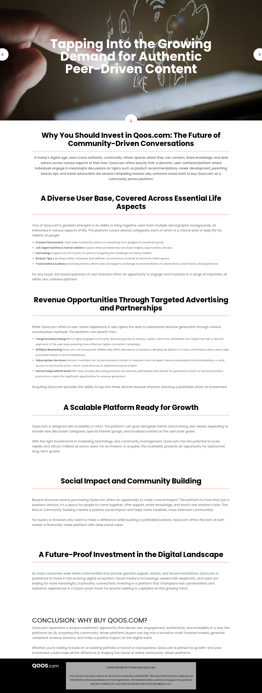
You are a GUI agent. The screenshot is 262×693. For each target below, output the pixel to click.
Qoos (40, 665)
